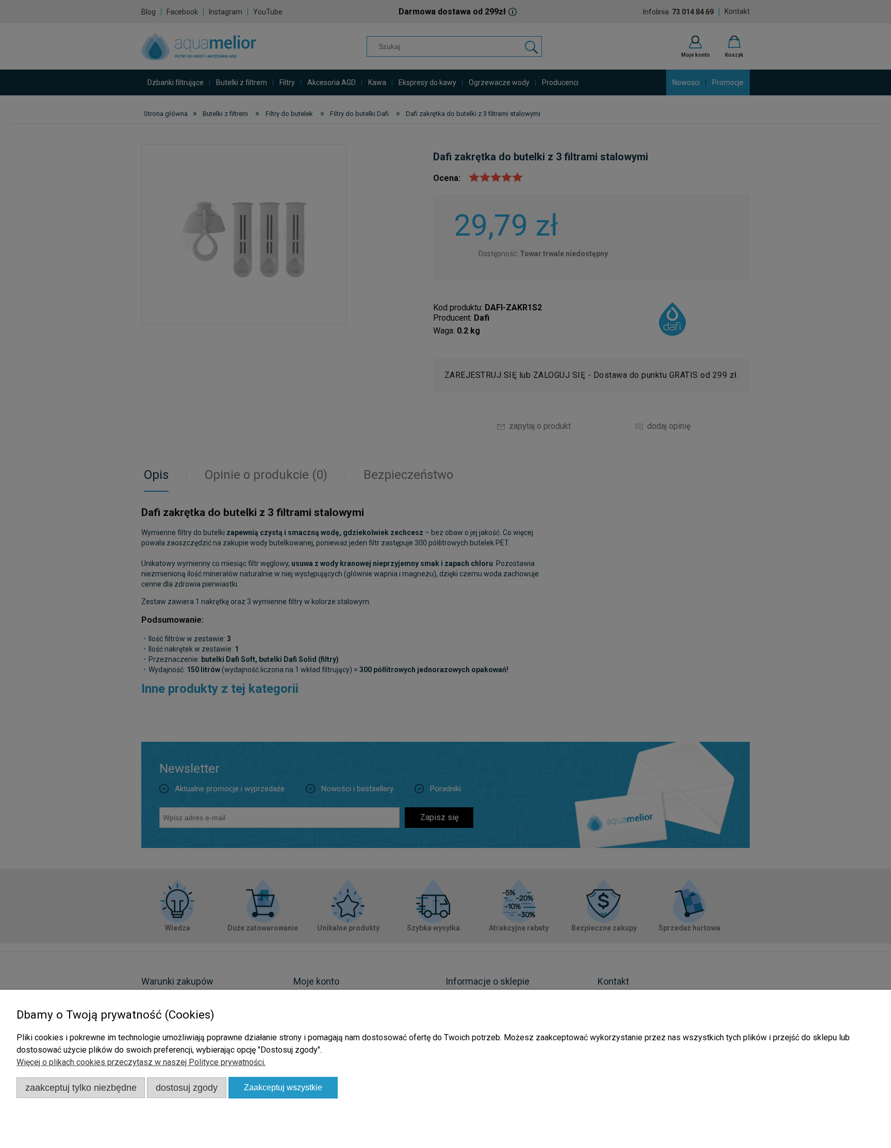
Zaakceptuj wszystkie (283, 1087)
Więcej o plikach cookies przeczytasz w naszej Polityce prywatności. (141, 1062)
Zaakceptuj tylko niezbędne (81, 1087)
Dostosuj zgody (187, 1087)
